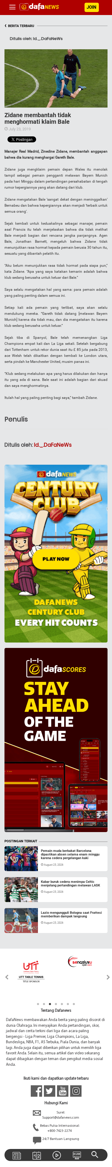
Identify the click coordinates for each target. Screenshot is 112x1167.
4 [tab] (56, 1004)
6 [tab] (68, 1004)
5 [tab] (62, 1004)
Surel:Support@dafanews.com (60, 1115)
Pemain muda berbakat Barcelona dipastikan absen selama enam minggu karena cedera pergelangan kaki (70, 854)
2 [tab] (44, 1004)
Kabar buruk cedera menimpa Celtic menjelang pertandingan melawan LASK (70, 883)
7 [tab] (74, 1004)
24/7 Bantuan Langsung (60, 1139)
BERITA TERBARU (19, 26)
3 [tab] (50, 1004)
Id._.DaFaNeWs (53, 444)
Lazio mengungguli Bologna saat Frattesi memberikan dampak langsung (71, 914)
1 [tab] (38, 1004)
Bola (14, 864)
